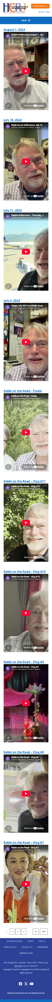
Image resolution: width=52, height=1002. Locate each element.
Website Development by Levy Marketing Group (26, 993)
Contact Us (27, 947)
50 (36, 931)
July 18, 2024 (13, 120)
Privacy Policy (10, 947)
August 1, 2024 (14, 29)
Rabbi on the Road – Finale (23, 391)
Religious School (15, 941)
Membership (42, 947)
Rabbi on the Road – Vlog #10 (25, 571)
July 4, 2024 (12, 300)
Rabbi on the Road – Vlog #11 (25, 481)
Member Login (44, 12)
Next (44, 931)
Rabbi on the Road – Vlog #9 (24, 662)
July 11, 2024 (13, 210)
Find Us (42, 941)
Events (31, 941)
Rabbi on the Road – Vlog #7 (24, 842)
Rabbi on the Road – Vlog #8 (24, 752)
